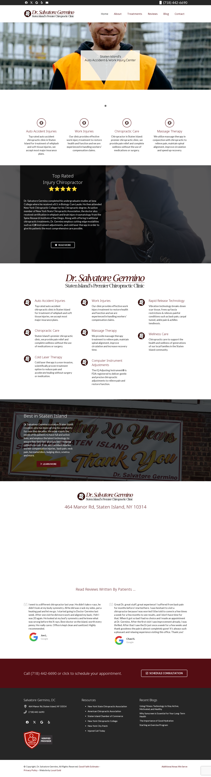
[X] (31, 2)
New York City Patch (98, 726)
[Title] (47, 2)
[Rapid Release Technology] (143, 302)
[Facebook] (26, 2)
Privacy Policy (31, 770)
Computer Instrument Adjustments (107, 362)
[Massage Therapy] (169, 122)
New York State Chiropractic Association (107, 706)
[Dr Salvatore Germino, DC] (49, 14)
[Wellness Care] (143, 335)
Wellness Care (158, 334)
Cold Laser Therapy (48, 357)
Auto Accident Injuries (41, 131)
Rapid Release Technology (166, 300)
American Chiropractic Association (104, 711)
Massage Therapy (169, 131)
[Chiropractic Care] (126, 122)
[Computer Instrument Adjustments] (86, 362)
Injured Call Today (96, 730)
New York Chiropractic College (102, 721)
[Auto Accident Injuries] (41, 122)
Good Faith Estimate (89, 766)
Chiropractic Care (127, 131)
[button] (144, 13)
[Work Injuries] (84, 122)
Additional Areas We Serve (174, 766)
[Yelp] (41, 2)
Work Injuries (84, 131)
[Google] (36, 2)
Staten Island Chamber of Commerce (105, 716)
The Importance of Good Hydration (157, 720)
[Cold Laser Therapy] (29, 358)
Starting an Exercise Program (154, 725)
